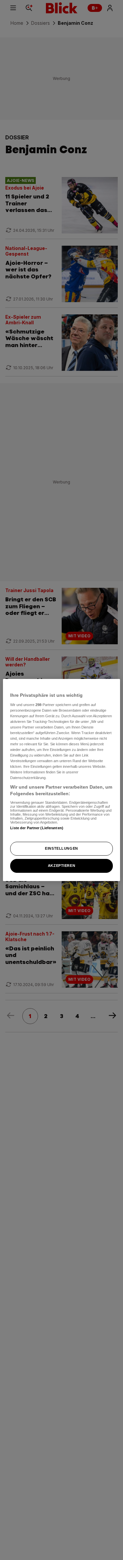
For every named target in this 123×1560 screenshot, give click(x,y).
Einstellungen (61, 848)
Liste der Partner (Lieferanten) (36, 828)
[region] (61, 780)
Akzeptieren (61, 866)
